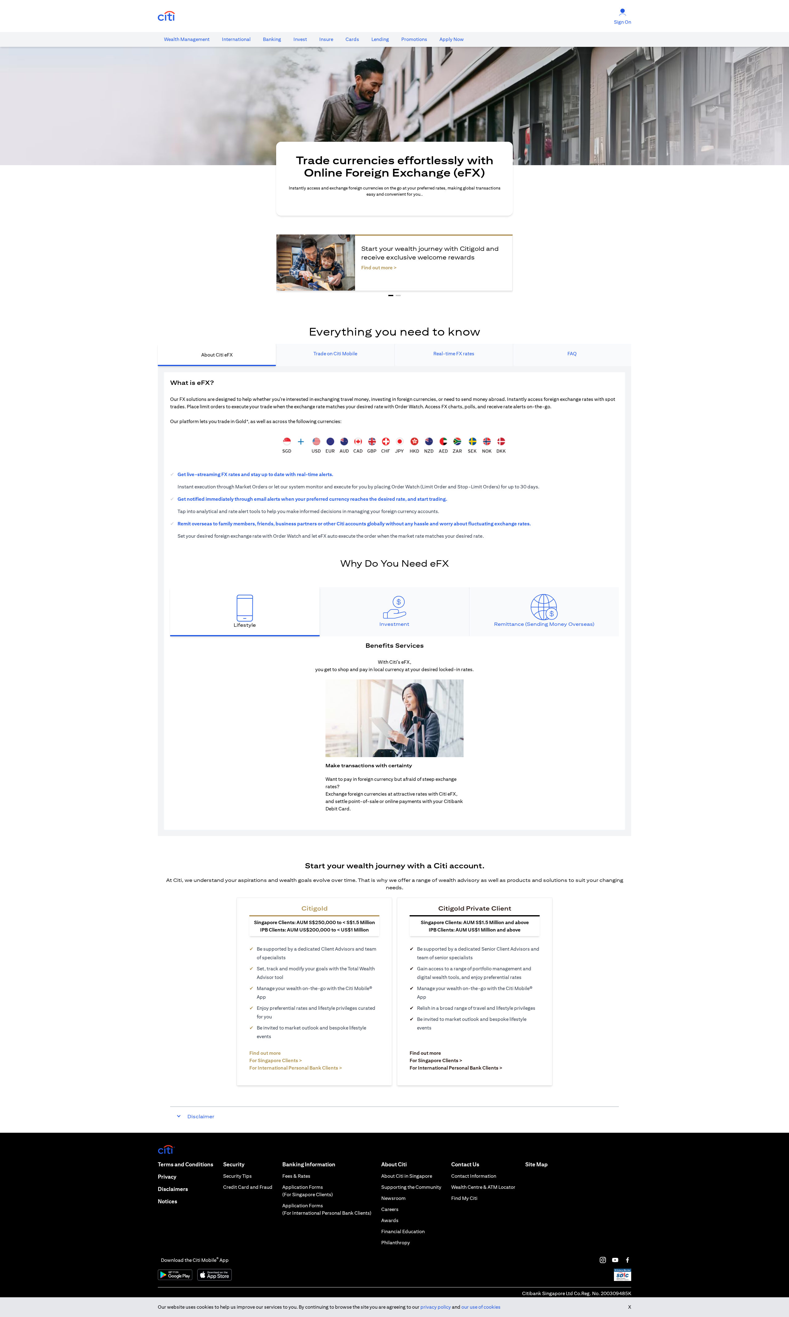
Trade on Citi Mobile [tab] (335, 354)
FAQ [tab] (572, 354)
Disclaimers (173, 1189)
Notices (167, 1201)
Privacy (167, 1176)
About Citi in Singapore (406, 1176)
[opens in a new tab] (166, 16)
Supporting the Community (411, 1187)
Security (233, 1164)
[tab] (187, 39)
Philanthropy (395, 1243)
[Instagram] (603, 1260)
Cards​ (352, 39)
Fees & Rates (296, 1176)
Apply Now (451, 39)
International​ (236, 39)
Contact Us (465, 1164)
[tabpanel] (394, 601)
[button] (390, 295)
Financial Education (403, 1231)
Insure (326, 39)
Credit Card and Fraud (247, 1187)
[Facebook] (627, 1260)
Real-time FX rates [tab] (453, 354)
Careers (390, 1209)
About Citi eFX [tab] (217, 355)
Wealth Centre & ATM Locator (483, 1187)
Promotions (414, 39)
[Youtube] (615, 1260)
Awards (390, 1220)
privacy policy (435, 1307)
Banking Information (308, 1164)
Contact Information (473, 1176)
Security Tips (237, 1176)
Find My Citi (464, 1198)
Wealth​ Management (187, 39)
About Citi (394, 1164)
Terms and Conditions (185, 1164)
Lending (380, 39)
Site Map (536, 1164)
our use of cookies (481, 1307)
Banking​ (272, 39)
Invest (300, 39)
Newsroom (393, 1198)
